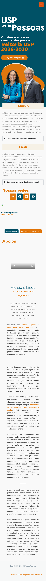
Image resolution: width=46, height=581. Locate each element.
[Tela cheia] (32, 266)
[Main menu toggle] (41, 4)
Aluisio (23, 106)
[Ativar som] (14, 266)
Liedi (23, 147)
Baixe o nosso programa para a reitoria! (26, 575)
